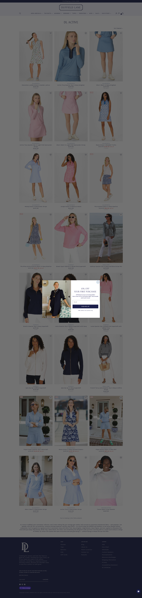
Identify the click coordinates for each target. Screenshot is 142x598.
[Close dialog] (98, 282)
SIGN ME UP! (85, 306)
